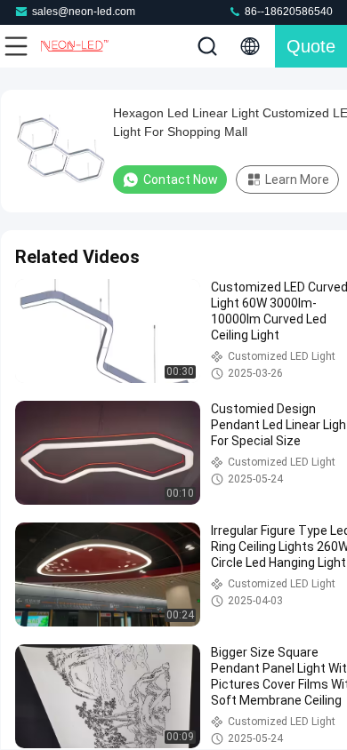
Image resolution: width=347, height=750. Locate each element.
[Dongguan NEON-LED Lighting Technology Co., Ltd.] (74, 46)
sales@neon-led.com (83, 11)
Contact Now (180, 179)
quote (310, 46)
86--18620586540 (287, 11)
